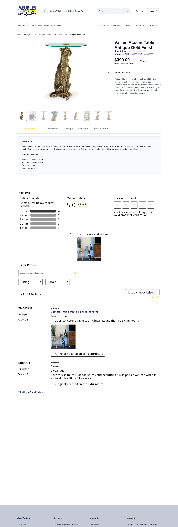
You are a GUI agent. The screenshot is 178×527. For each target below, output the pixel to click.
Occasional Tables (44, 35)
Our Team (94, 524)
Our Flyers (21, 524)
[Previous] (21, 73)
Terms (143, 61)
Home (19, 35)
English (151, 11)
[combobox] (114, 11)
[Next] (108, 73)
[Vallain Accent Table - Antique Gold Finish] (64, 73)
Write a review (141, 51)
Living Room (29, 35)
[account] (142, 11)
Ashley (120, 54)
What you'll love (122, 72)
